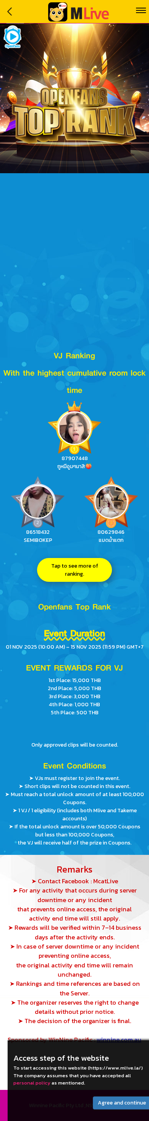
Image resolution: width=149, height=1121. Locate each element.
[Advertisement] (74, 252)
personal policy (31, 1082)
